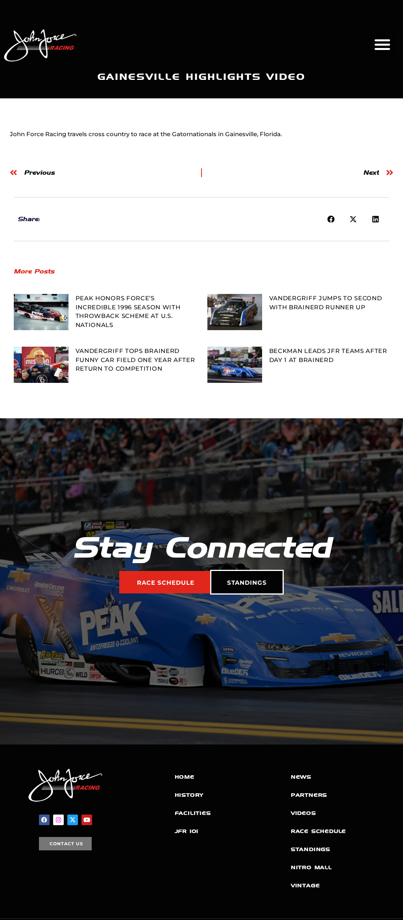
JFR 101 (187, 831)
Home (184, 777)
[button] (382, 44)
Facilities (193, 813)
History (189, 795)
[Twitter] (72, 820)
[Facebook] (44, 820)
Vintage (305, 886)
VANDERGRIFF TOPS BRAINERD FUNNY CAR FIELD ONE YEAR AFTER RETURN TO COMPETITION (135, 359)
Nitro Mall (311, 867)
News (301, 777)
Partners (309, 795)
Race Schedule (318, 831)
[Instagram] (58, 820)
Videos (303, 813)
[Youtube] (86, 820)
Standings (310, 849)
